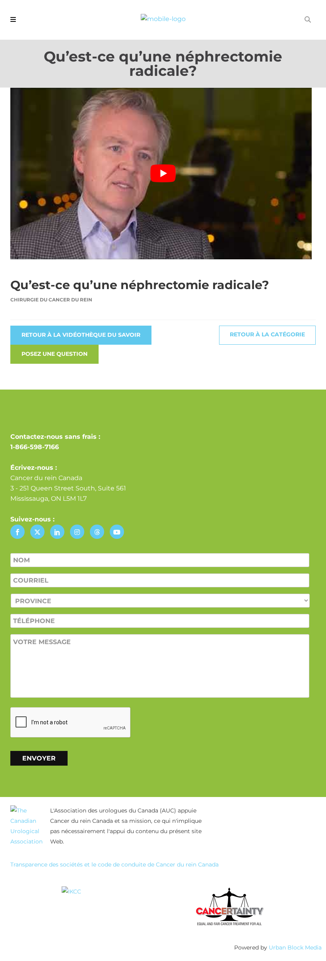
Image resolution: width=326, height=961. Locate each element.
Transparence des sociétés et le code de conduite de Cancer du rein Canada (114, 864)
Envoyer (39, 758)
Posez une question (54, 353)
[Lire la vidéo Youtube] (163, 173)
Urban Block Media (295, 947)
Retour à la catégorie (267, 334)
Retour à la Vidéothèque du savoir (80, 334)
